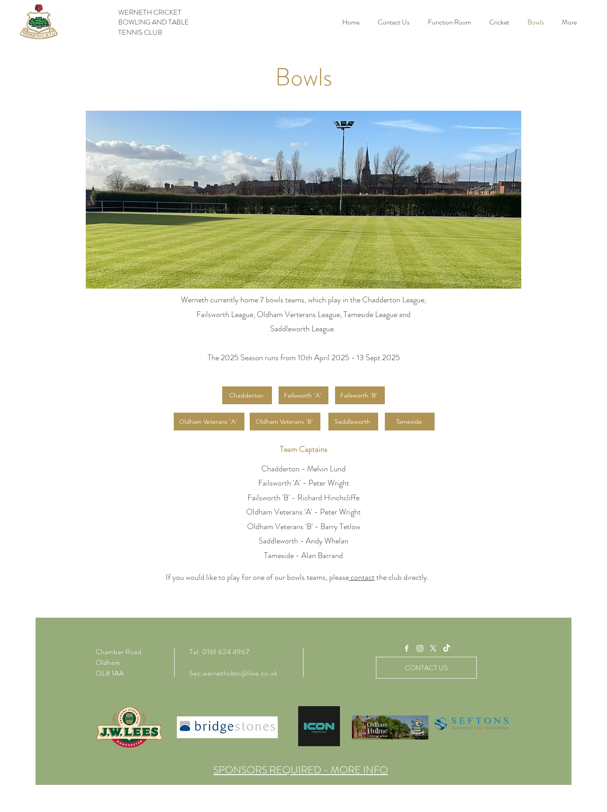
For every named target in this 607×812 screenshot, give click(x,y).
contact (362, 577)
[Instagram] (419, 648)
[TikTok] (446, 648)
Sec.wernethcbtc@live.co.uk (233, 673)
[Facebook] (406, 648)
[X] (433, 648)
